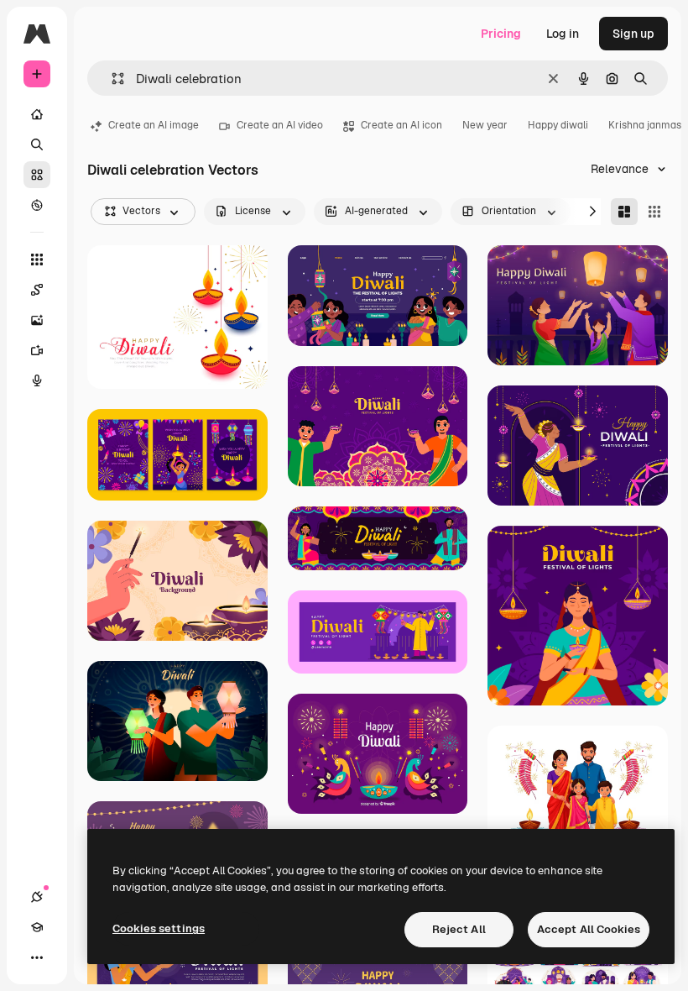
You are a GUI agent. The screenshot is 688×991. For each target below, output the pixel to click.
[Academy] (36, 927)
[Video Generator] (36, 350)
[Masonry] (624, 211)
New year (485, 125)
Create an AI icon (401, 125)
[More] (36, 957)
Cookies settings (158, 928)
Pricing (501, 33)
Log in (562, 33)
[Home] (36, 114)
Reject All (459, 929)
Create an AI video (280, 125)
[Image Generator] (36, 320)
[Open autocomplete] (111, 78)
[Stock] (36, 174)
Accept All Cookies (588, 929)
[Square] (654, 211)
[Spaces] (36, 289)
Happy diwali (558, 125)
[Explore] (36, 204)
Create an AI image (153, 125)
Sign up (633, 33)
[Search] (36, 144)
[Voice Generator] (36, 380)
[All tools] (36, 259)
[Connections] (36, 897)
